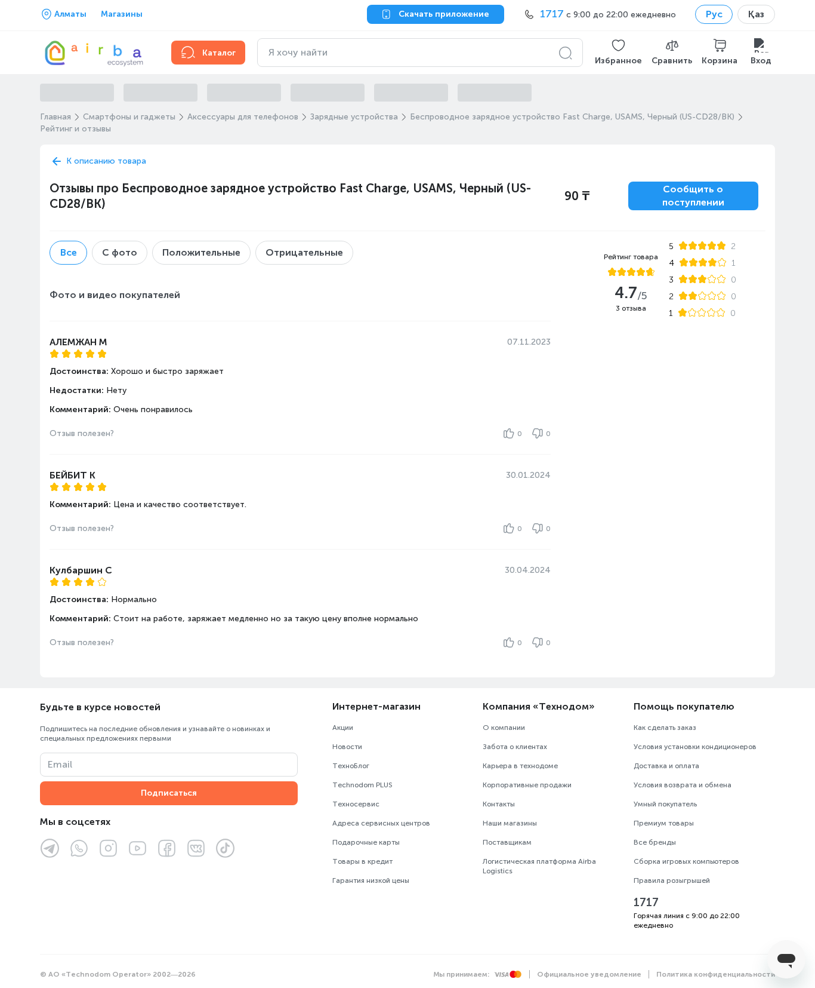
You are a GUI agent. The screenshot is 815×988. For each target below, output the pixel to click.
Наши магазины (510, 823)
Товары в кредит (362, 861)
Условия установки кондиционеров (695, 746)
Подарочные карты (366, 842)
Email (60, 764)
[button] (618, 52)
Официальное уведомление (589, 974)
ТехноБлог (350, 766)
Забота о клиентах (515, 746)
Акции (342, 727)
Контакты (499, 804)
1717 (646, 902)
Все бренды (655, 842)
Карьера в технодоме (520, 766)
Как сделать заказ (665, 727)
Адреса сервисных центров (381, 823)
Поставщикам (507, 842)
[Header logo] (98, 53)
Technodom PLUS (362, 785)
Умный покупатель (665, 804)
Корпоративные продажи (527, 785)
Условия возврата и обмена (682, 785)
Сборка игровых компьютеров (686, 861)
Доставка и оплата (666, 766)
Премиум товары (664, 823)
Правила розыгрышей (672, 880)
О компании (504, 727)
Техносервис (355, 804)
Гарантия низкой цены (370, 880)
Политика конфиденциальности (715, 974)
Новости (347, 746)
